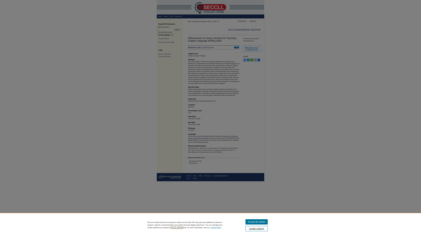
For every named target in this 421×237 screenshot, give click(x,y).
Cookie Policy (215, 228)
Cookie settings (177, 228)
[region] (210, 225)
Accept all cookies (256, 222)
